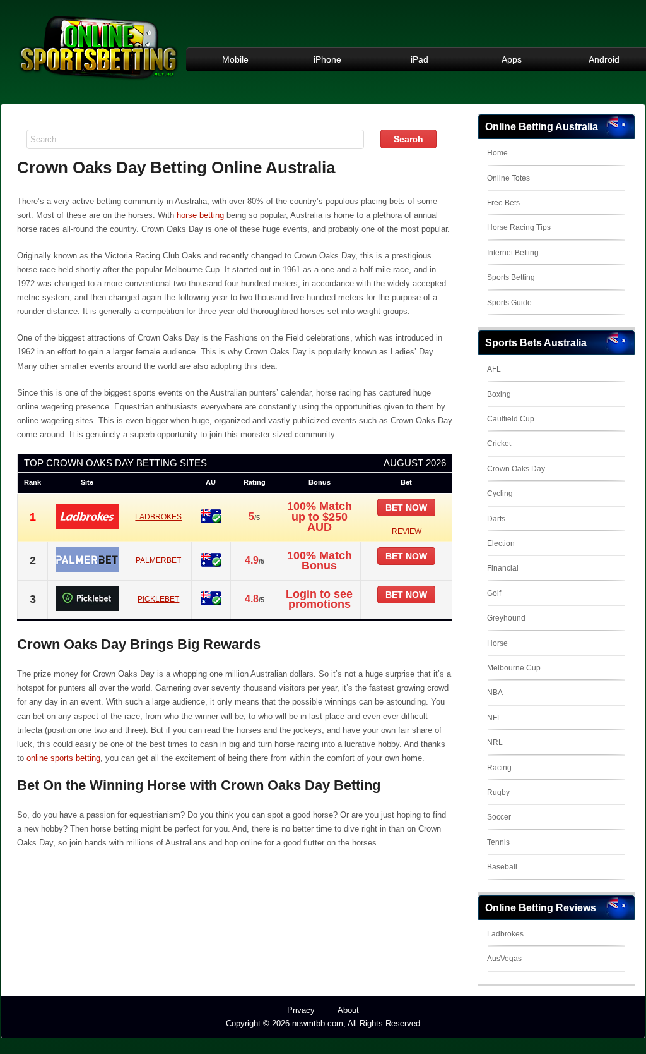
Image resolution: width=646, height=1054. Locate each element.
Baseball (502, 867)
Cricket (499, 443)
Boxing (499, 394)
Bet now (406, 507)
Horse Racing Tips (519, 227)
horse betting (200, 215)
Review (406, 531)
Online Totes (508, 178)
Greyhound (506, 618)
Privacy (301, 1010)
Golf (494, 593)
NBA (495, 692)
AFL (494, 369)
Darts (496, 518)
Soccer (499, 817)
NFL (494, 717)
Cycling (500, 493)
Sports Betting (511, 277)
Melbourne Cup (514, 667)
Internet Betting (513, 252)
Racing (499, 767)
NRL (495, 742)
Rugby (498, 792)
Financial (503, 568)
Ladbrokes (505, 934)
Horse (497, 643)
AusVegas (504, 958)
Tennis (498, 842)
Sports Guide (509, 302)
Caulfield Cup (510, 419)
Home (497, 152)
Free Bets (503, 202)
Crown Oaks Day (516, 468)
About (348, 1010)
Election (501, 543)
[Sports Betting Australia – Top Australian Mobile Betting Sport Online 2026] (98, 83)
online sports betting (63, 758)
